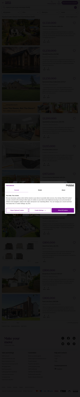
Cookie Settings (39, 210)
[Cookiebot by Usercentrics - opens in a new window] (67, 185)
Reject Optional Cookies (17, 210)
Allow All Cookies (63, 210)
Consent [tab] (16, 190)
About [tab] (63, 190)
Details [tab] (40, 190)
